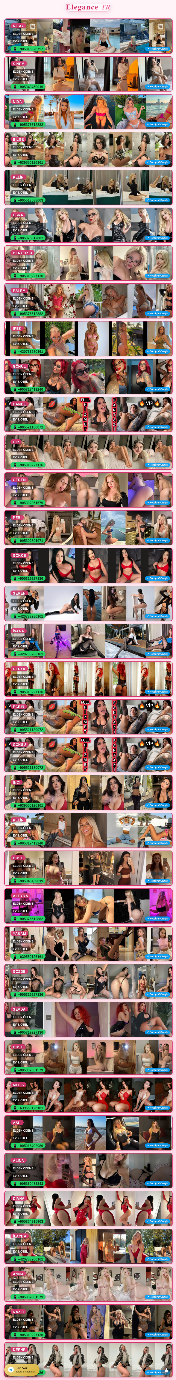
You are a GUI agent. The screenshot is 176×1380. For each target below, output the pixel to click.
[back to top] (166, 1370)
